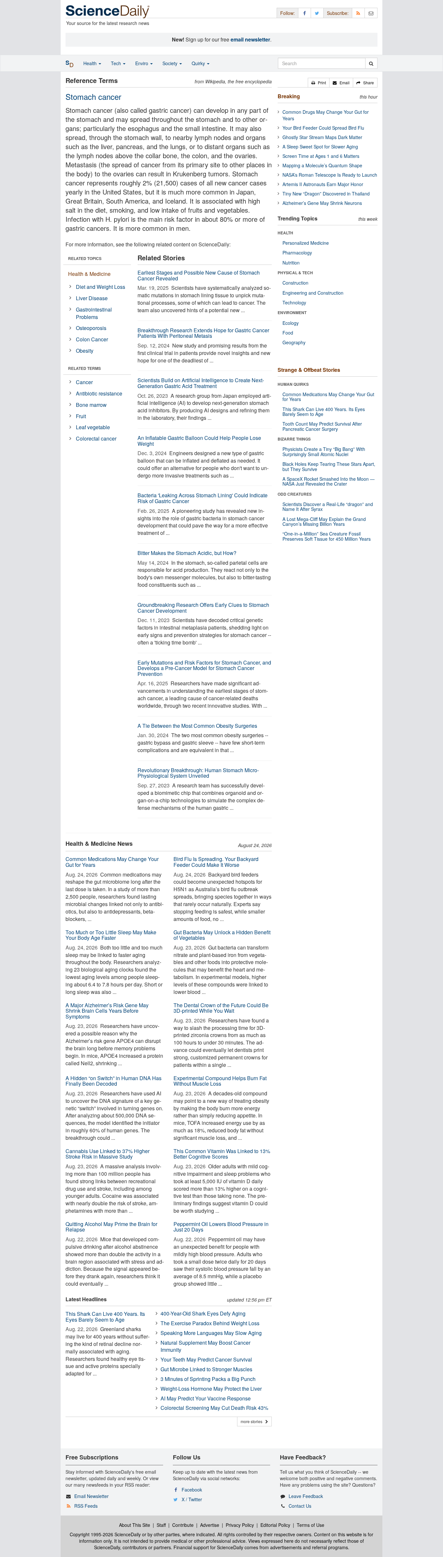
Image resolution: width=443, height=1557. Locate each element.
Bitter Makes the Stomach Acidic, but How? (187, 553)
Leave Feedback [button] (306, 1496)
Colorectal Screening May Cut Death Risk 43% (214, 1407)
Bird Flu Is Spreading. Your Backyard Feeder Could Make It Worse (216, 861)
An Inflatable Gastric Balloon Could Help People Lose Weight (199, 440)
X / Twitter (192, 1499)
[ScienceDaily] (108, 11)
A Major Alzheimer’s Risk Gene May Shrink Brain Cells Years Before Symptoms (107, 1010)
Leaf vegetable (93, 427)
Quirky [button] (199, 63)
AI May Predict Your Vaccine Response (206, 1398)
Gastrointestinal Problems (94, 313)
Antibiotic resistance (99, 393)
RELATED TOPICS (85, 258)
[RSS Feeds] (358, 13)
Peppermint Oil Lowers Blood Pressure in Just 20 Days (221, 1226)
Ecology (290, 323)
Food (287, 332)
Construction (295, 282)
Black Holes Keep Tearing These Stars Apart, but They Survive (328, 466)
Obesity (84, 350)
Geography (293, 342)
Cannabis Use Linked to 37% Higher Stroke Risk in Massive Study (108, 1154)
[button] (318, 83)
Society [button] (170, 63)
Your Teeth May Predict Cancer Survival (206, 1359)
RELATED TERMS (84, 368)
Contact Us (300, 1506)
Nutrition (291, 262)
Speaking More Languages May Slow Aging (211, 1333)
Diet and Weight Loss (100, 286)
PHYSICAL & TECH (295, 273)
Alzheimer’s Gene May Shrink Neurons (322, 203)
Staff (161, 1525)
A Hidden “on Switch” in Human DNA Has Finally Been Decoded (114, 1081)
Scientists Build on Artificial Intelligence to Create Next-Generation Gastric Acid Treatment (201, 383)
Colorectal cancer (96, 438)
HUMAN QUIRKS (293, 384)
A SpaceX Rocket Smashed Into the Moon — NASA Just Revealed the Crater (328, 481)
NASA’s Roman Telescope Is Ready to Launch (329, 174)
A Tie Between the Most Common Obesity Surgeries (197, 725)
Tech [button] (116, 63)
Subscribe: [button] (338, 13)
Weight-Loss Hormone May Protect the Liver (211, 1388)
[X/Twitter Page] (317, 13)
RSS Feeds (86, 1506)
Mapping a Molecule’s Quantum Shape (322, 165)
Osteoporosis (91, 328)
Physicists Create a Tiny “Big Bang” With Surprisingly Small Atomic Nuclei (323, 451)
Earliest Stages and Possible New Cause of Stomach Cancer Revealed (199, 275)
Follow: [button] (287, 13)
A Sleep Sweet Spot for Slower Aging (320, 146)
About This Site (134, 1525)
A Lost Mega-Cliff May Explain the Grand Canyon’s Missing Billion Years (324, 521)
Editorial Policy (275, 1525)
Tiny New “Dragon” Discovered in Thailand (326, 193)
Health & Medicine (89, 273)
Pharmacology (297, 252)
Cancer (84, 382)
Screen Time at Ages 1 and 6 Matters (320, 156)
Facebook (192, 1489)
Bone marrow (91, 404)
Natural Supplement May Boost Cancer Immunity (205, 1346)
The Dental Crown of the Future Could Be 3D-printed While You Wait (221, 1008)
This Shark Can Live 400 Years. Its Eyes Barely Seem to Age (105, 1316)
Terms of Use (310, 1525)
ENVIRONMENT (292, 312)
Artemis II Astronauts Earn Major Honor (322, 184)
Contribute (183, 1525)
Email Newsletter (91, 1496)
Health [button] (90, 63)
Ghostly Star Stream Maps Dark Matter (322, 137)
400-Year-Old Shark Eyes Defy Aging (203, 1313)
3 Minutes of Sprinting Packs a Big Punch (208, 1379)
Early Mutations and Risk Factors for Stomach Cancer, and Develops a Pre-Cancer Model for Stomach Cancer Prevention (204, 668)
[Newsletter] (371, 13)
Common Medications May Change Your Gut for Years (112, 861)
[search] (371, 63)
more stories (253, 1421)
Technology (294, 302)
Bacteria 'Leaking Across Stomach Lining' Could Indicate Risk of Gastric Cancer (203, 498)
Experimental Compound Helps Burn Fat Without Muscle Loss (220, 1081)
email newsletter (250, 39)
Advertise (209, 1525)
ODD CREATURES (295, 494)
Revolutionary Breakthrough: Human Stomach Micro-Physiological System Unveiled (198, 773)
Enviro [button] (142, 63)
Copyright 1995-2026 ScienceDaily (105, 1534)
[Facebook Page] (304, 13)
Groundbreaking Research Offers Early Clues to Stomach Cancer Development (203, 607)
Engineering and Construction (312, 292)
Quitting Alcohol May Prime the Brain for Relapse (111, 1226)
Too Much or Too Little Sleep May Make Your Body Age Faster (111, 935)
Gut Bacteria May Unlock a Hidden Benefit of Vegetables (222, 935)
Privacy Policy (240, 1525)
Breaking (289, 96)
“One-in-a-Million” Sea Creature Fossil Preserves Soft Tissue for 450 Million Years (326, 536)
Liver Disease (92, 298)
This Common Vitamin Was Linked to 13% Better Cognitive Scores (222, 1154)
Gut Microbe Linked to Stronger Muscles (206, 1369)
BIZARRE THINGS (294, 439)
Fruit (81, 416)
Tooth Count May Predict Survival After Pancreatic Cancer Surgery (322, 426)
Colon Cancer (92, 339)
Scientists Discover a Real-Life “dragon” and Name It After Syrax (327, 506)
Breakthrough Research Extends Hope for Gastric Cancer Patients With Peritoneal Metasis (203, 333)
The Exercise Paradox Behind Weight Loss (210, 1323)
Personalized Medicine (305, 243)
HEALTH (285, 233)
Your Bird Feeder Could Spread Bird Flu (323, 127)
